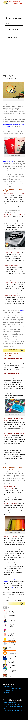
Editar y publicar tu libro (14, 24)
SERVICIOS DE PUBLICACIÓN (10, 536)
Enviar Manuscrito (14, 37)
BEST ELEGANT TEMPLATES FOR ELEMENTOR (13, 718)
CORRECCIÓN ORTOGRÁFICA (12, 252)
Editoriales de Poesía (9, 694)
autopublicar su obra (8, 161)
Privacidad (6, 692)
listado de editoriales (13, 579)
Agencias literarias (8, 686)
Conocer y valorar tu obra (14, 18)
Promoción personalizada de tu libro (12, 714)
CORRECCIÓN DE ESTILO (11, 282)
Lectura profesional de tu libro (11, 702)
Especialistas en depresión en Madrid (13, 688)
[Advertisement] (14, 56)
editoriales (21, 310)
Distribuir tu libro (14, 29)
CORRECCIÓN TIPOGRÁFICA (11, 295)
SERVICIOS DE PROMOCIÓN (10, 503)
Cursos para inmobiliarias (10, 690)
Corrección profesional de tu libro (12, 704)
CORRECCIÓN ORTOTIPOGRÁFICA (13, 265)
